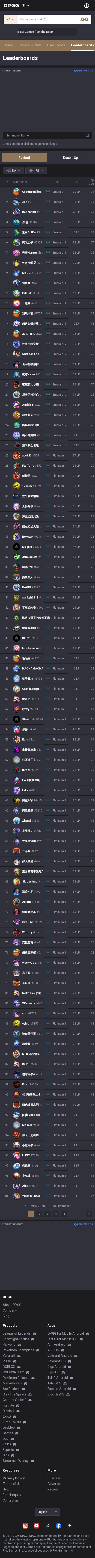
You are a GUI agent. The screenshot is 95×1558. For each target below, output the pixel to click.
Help (6, 1489)
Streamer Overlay (16, 1461)
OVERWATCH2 (13, 1372)
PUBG (7, 1361)
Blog (6, 1316)
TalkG (7, 1444)
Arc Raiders (11, 1389)
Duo (6, 1438)
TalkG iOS (54, 1383)
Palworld (9, 1344)
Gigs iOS (53, 1372)
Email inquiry (12, 1495)
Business (54, 1478)
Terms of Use (12, 1484)
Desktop (9, 1427)
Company (10, 1310)
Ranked (24, 158)
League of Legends (17, 1333)
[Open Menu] (86, 5)
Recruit (53, 1489)
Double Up (70, 158)
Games (8, 1433)
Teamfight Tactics (16, 1339)
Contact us (10, 1500)
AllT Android (56, 1344)
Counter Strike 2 (14, 1400)
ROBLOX (9, 1366)
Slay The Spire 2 (14, 1394)
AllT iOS (53, 1350)
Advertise (55, 1484)
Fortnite (8, 1405)
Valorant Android (60, 1355)
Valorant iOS (57, 1361)
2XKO (7, 1416)
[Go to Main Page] (11, 5)
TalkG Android (58, 1378)
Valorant (9, 1355)
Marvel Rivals (12, 1383)
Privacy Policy (14, 1478)
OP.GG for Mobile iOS (62, 1339)
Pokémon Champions (18, 1350)
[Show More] (25, 5)
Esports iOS (56, 1394)
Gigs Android (57, 1366)
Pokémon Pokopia (16, 1378)
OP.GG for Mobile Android (66, 1333)
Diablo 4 (8, 1411)
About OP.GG (12, 1305)
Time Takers (12, 1422)
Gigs (6, 1455)
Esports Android (59, 1389)
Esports (8, 1449)
